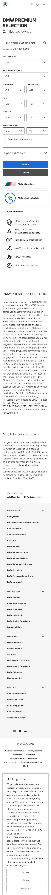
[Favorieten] (38, 4)
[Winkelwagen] (32, 4)
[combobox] (25, 42)
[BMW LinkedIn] (25, 731)
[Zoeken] (44, 42)
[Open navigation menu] (44, 4)
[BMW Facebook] (9, 731)
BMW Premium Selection (20, 139)
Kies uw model (9, 56)
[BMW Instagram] (14, 731)
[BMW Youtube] (20, 731)
